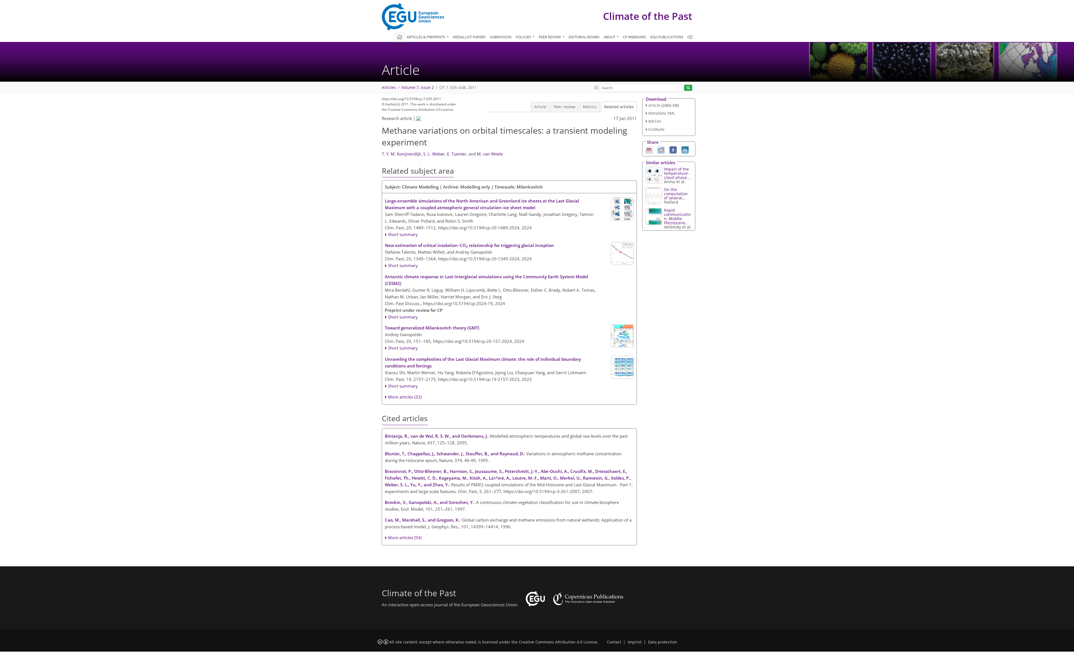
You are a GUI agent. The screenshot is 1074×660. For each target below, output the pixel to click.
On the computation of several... (676, 194)
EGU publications (666, 36)
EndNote (656, 129)
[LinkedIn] (685, 149)
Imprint (635, 642)
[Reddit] (661, 149)
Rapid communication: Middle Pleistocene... (677, 216)
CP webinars (634, 36)
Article (540, 106)
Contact (614, 642)
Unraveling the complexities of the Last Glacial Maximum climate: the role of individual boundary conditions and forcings (483, 362)
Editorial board (584, 36)
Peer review (564, 106)
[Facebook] (673, 149)
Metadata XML (661, 113)
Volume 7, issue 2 (417, 87)
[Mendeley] (649, 149)
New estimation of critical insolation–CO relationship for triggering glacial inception (469, 245)
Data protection (662, 642)
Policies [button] (524, 36)
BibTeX (654, 121)
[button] (596, 87)
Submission (501, 36)
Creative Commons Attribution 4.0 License (558, 642)
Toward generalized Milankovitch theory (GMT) (432, 328)
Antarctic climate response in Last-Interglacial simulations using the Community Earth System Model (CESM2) (486, 280)
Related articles (619, 106)
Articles (389, 87)
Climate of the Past (647, 16)
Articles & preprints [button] (426, 36)
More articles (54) (404, 537)
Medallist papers (469, 36)
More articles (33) (404, 397)
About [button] (610, 36)
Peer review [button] (550, 36)
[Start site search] (688, 88)
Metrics (590, 106)
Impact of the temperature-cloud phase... (677, 173)
